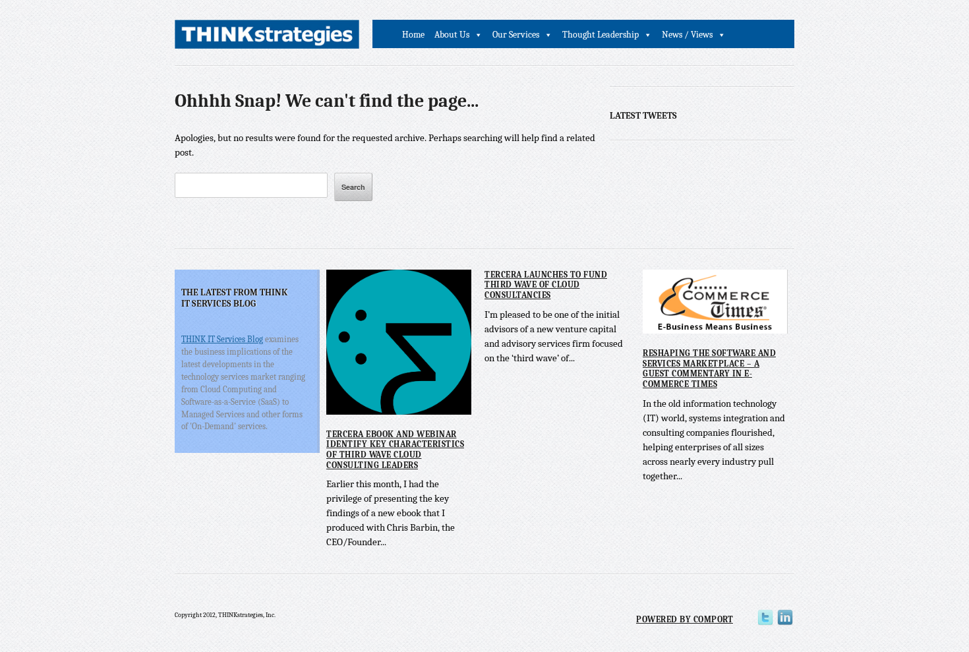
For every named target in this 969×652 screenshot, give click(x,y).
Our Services (515, 34)
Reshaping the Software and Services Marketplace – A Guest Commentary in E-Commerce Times (709, 368)
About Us (451, 34)
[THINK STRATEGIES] (267, 38)
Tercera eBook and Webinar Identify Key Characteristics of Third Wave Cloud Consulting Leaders (395, 449)
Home (413, 34)
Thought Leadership (600, 34)
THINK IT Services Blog (222, 339)
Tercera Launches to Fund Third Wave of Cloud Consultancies (545, 285)
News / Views (687, 34)
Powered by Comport (684, 619)
